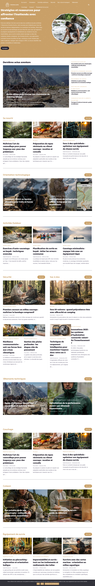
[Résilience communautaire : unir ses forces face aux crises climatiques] (13, 330)
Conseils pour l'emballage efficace (58, 338)
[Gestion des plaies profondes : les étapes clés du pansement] (34, 330)
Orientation (32, 2)
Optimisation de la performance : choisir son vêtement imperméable (65, 405)
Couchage (24, 7)
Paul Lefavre (10, 99)
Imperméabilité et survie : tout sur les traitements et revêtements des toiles (45, 562)
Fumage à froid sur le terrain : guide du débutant (81, 103)
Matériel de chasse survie (9, 140)
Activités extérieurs (43, 2)
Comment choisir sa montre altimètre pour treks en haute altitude (19, 201)
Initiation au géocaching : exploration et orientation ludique (81, 81)
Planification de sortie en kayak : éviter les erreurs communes (45, 251)
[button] (88, 5)
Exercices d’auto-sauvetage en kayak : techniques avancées (16, 251)
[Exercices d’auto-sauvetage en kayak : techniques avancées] (17, 234)
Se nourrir (24, 2)
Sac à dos (52, 306)
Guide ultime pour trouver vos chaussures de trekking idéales (28, 95)
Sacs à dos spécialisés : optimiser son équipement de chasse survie (75, 146)
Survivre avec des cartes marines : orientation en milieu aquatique (74, 562)
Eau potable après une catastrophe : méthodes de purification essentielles (81, 65)
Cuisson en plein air (9, 507)
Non (42, 583)
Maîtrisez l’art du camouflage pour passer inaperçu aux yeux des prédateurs (14, 147)
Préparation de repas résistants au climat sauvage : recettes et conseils (43, 147)
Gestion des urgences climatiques (11, 338)
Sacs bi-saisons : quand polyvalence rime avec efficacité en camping (70, 311)
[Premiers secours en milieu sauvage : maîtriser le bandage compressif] (24, 292)
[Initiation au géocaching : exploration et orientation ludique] (17, 546)
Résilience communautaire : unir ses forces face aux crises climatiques (80, 92)
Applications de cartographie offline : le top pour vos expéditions (63, 201)
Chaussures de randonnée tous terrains (22, 90)
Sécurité (53, 2)
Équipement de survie (42, 7)
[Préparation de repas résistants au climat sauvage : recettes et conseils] (47, 130)
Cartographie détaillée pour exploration (58, 196)
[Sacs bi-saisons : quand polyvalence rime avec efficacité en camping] (71, 292)
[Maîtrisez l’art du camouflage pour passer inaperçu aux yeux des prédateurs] (17, 130)
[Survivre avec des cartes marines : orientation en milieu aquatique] (77, 546)
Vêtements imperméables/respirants (57, 400)
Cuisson (31, 7)
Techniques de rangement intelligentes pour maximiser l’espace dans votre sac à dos (59, 348)
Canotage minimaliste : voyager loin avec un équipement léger (74, 251)
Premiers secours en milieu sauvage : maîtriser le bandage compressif (81, 74)
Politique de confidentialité (51, 583)
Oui (38, 583)
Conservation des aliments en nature (57, 507)
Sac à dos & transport (64, 2)
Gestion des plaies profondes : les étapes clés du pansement (33, 345)
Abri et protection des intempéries (41, 556)
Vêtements (75, 2)
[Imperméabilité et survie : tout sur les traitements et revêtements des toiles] (47, 546)
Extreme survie (14, 5)
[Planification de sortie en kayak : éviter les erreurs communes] (47, 234)
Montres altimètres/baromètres (12, 196)
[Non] (93, 583)
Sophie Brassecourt (67, 151)
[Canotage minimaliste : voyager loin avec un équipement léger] (77, 234)
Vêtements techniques (29, 400)
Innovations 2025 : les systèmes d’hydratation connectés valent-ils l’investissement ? (80, 336)
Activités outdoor (7, 245)
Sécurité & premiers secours (9, 306)
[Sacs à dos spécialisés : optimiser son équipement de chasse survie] (77, 129)
